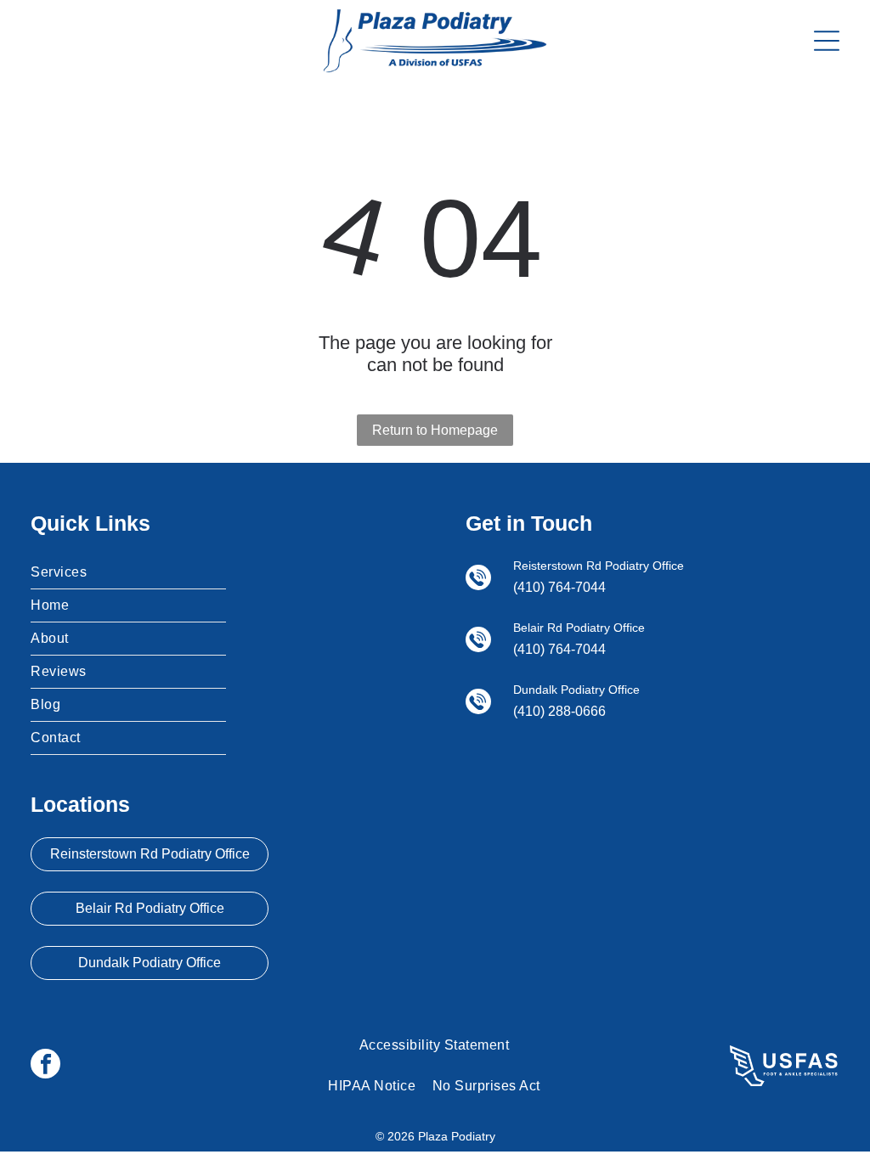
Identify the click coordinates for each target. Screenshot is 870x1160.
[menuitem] (128, 572)
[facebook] (45, 1066)
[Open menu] (826, 40)
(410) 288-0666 (559, 711)
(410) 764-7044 (559, 587)
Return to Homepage (435, 430)
